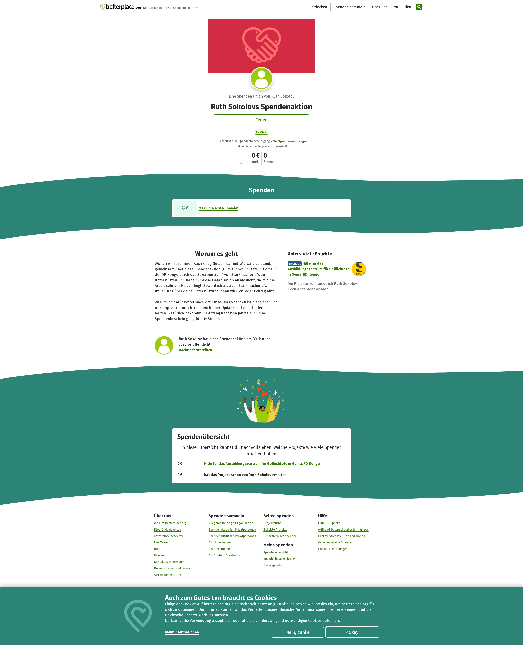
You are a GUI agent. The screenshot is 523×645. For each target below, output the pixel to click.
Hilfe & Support (329, 523)
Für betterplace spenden (280, 536)
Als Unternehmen (220, 542)
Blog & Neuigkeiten (167, 529)
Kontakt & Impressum (169, 562)
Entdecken (318, 7)
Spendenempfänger (292, 141)
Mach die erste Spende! (218, 208)
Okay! (354, 632)
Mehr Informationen (182, 632)
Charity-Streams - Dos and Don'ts (341, 536)
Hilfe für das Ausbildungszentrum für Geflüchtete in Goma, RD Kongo (318, 269)
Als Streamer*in (220, 549)
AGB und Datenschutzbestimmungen (343, 529)
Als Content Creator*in (224, 555)
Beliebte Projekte (275, 529)
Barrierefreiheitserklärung (172, 568)
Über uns (380, 7)
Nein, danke (298, 632)
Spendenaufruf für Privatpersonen (232, 536)
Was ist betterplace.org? (171, 523)
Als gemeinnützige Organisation (231, 523)
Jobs (157, 549)
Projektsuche (272, 523)
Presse (159, 555)
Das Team (161, 542)
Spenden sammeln (350, 7)
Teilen (262, 119)
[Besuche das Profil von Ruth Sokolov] (261, 78)
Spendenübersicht (275, 552)
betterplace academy (168, 536)
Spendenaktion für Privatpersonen (232, 529)
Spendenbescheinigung (279, 559)
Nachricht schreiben (195, 350)
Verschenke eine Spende (334, 542)
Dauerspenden (273, 565)
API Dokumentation (167, 575)
